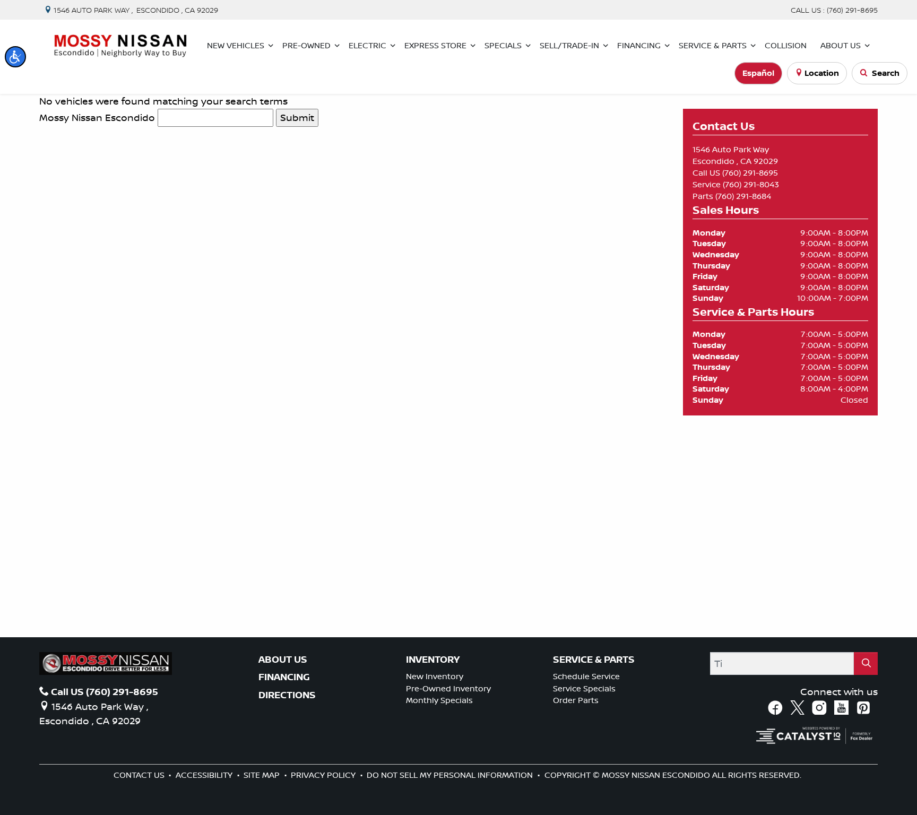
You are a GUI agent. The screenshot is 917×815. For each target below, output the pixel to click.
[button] (15, 56)
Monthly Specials (439, 700)
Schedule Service (586, 676)
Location (821, 73)
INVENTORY (433, 659)
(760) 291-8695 (750, 172)
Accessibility (205, 775)
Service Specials (584, 688)
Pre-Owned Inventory (448, 688)
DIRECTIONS (287, 695)
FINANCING (284, 677)
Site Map (263, 775)
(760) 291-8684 (743, 196)
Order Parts (576, 700)
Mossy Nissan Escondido (97, 117)
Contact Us (140, 775)
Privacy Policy (324, 775)
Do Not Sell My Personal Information (451, 775)
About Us (282, 659)
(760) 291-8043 (751, 184)
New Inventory (434, 676)
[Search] (866, 663)
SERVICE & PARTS (594, 659)
